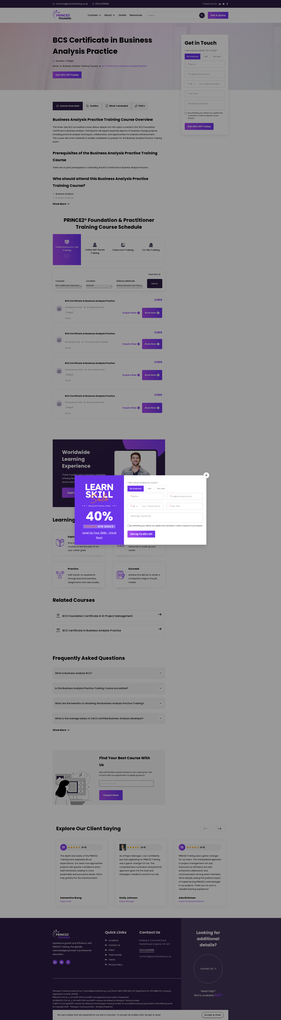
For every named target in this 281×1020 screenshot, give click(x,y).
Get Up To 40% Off (141, 534)
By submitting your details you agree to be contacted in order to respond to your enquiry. (166, 525)
